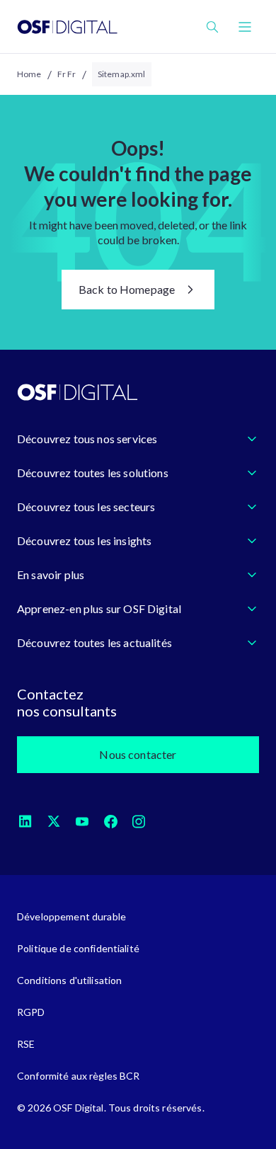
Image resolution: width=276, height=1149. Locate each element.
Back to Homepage (127, 289)
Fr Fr (66, 74)
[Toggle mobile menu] (245, 27)
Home (29, 74)
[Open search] (212, 27)
